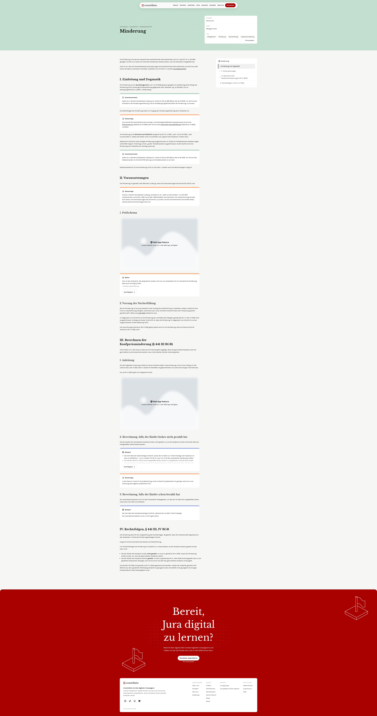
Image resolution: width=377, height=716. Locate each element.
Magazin (205, 5)
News (208, 701)
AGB (244, 692)
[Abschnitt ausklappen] (220, 71)
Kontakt (195, 689)
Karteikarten (210, 692)
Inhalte (175, 5)
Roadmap (212, 5)
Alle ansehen (249, 40)
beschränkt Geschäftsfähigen (171, 124)
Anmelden (230, 5)
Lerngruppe (224, 685)
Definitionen (210, 689)
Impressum (247, 689)
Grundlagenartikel (179, 69)
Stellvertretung (127, 124)
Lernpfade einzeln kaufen (229, 689)
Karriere (195, 692)
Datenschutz (248, 685)
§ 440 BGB (141, 313)
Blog (208, 698)
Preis (198, 5)
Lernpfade (191, 5)
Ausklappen (128, 292)
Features (183, 5)
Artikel (208, 685)
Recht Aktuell (211, 695)
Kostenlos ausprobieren (188, 658)
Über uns (220, 5)
